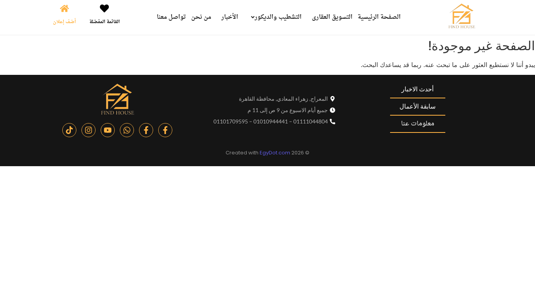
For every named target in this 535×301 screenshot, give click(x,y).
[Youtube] (108, 130)
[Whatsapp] (127, 130)
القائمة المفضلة (104, 22)
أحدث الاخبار (417, 89)
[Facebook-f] (165, 130)
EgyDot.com (275, 152)
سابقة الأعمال (417, 106)
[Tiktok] (69, 130)
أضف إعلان (64, 22)
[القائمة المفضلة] (104, 9)
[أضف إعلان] (64, 9)
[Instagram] (88, 130)
